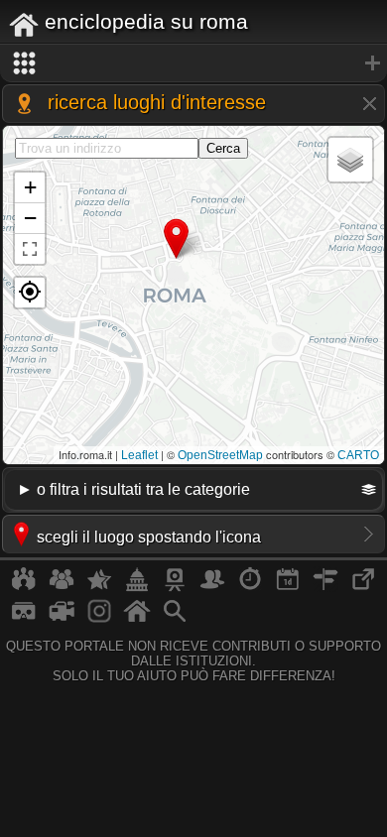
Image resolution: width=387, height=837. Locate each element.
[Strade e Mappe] (325, 587)
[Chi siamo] (61, 587)
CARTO (358, 455)
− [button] (30, 217)
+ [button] (30, 187)
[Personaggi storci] (212, 587)
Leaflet (139, 455)
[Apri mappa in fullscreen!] (30, 249)
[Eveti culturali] (288, 587)
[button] (30, 292)
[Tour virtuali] (24, 619)
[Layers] (350, 159)
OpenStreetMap (220, 455)
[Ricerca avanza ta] (175, 619)
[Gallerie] (99, 619)
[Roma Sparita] (175, 587)
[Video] (61, 619)
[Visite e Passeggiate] (24, 587)
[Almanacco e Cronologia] (250, 587)
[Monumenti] (137, 587)
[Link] (363, 587)
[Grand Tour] (99, 587)
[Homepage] (137, 619)
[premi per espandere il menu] (193, 63)
